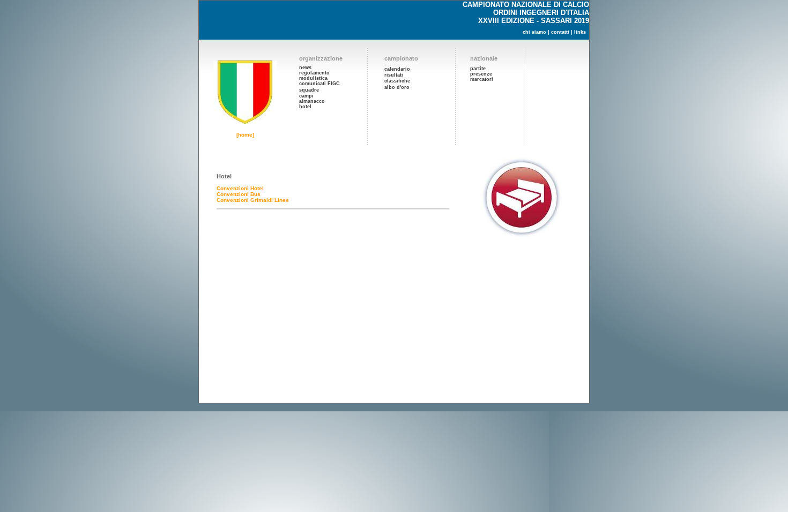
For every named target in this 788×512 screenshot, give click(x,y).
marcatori (481, 79)
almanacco (312, 101)
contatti (560, 32)
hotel (305, 106)
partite (478, 68)
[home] (245, 135)
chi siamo (534, 32)
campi (306, 96)
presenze (481, 74)
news (305, 67)
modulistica (313, 78)
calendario (397, 69)
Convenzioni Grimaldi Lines (253, 200)
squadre (309, 90)
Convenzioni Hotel (240, 188)
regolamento (314, 73)
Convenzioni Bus (239, 194)
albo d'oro (397, 87)
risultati (393, 75)
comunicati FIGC (319, 83)
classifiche (397, 81)
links (580, 32)
